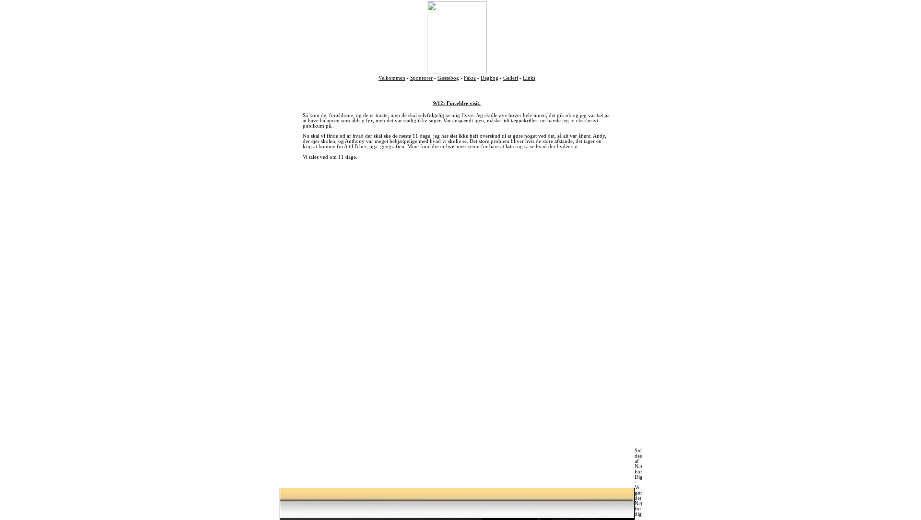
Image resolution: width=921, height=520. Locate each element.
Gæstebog (448, 78)
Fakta (470, 78)
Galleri (510, 78)
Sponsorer (421, 78)
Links (529, 78)
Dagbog (489, 78)
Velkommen (391, 78)
